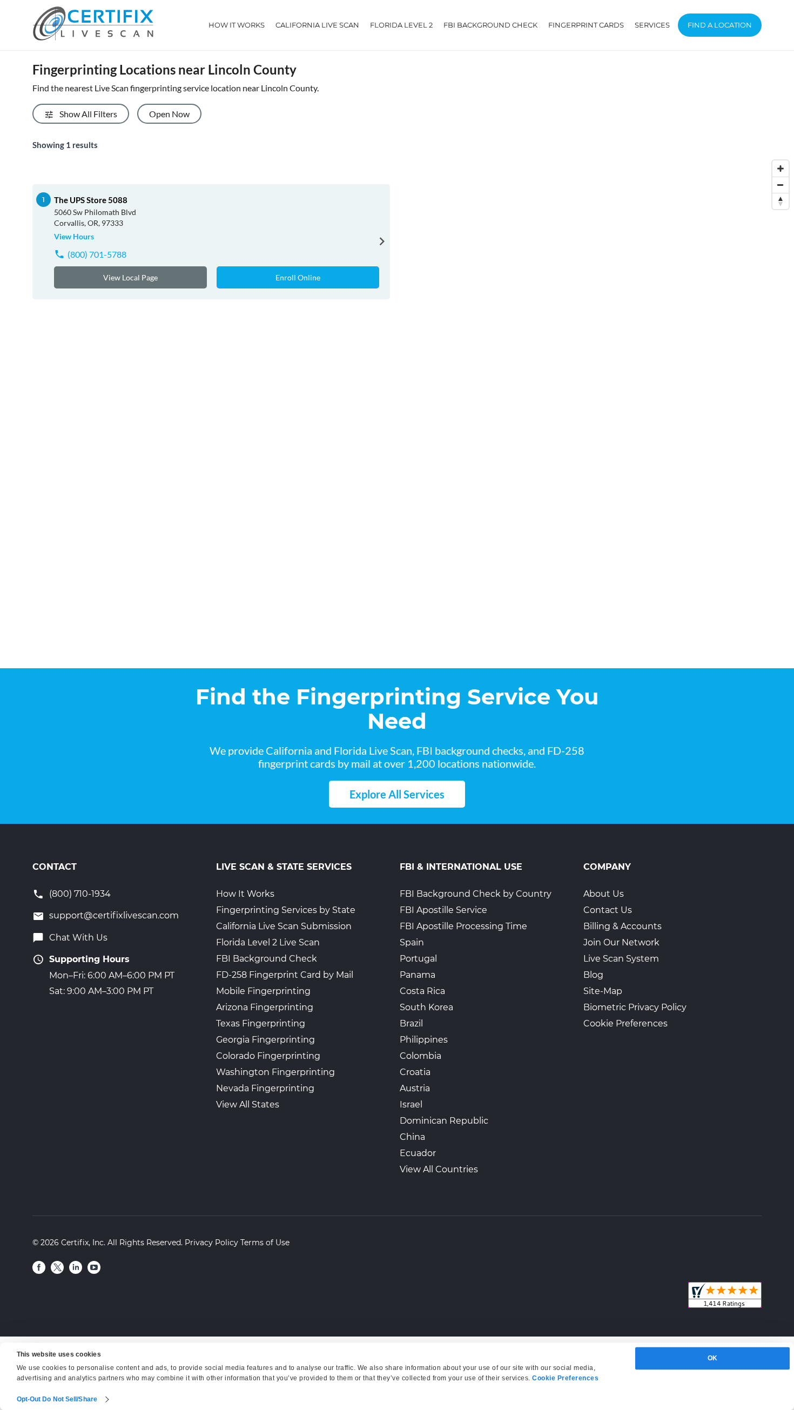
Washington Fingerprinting (275, 1072)
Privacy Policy (211, 1242)
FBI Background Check (490, 25)
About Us (603, 894)
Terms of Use (265, 1242)
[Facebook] (38, 1267)
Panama (417, 975)
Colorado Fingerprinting (268, 1056)
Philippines (424, 1040)
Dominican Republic (444, 1121)
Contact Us (607, 910)
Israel (411, 1104)
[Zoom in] (780, 168)
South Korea (426, 1007)
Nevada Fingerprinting (265, 1088)
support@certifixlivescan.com (114, 915)
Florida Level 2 (401, 25)
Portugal (418, 959)
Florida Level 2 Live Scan (268, 942)
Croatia (415, 1072)
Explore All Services (397, 794)
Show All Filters (88, 114)
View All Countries (439, 1169)
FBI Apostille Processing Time (463, 926)
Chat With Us (78, 937)
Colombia (420, 1056)
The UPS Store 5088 (90, 200)
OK (712, 1358)
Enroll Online (297, 277)
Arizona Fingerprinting (264, 1007)
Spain (412, 942)
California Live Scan (317, 25)
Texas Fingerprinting (260, 1023)
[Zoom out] (780, 185)
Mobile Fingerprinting (263, 991)
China (412, 1137)
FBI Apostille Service (443, 910)
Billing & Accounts (622, 926)
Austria (415, 1088)
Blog (593, 975)
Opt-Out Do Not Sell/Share (57, 1399)
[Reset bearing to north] (780, 201)
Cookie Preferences (625, 1023)
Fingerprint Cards (586, 25)
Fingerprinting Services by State (285, 910)
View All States (247, 1104)
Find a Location (720, 25)
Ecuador (418, 1153)
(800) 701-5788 (97, 254)
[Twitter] (57, 1267)
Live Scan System (621, 959)
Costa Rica (422, 991)
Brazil (411, 1023)
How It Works (236, 25)
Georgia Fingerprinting (265, 1040)
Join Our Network (621, 942)
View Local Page (130, 277)
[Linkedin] (75, 1267)
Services (652, 25)
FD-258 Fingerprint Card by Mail (284, 975)
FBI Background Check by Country (475, 894)
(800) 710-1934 (80, 894)
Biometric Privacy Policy (635, 1007)
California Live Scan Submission (284, 926)
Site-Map (602, 991)
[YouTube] (94, 1267)
